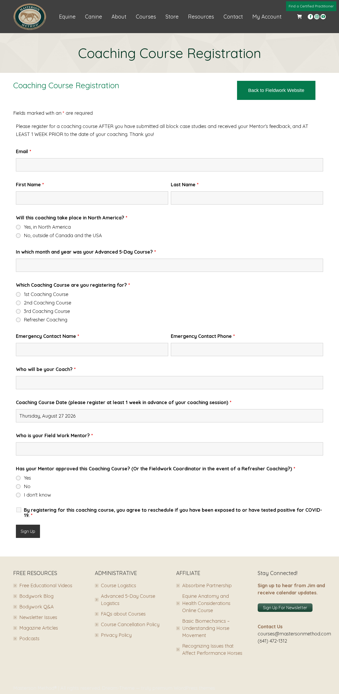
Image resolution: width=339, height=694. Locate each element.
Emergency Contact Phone (203, 336)
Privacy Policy (116, 635)
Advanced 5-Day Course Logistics (128, 599)
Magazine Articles (38, 628)
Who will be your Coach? (46, 369)
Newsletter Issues (38, 617)
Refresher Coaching (45, 319)
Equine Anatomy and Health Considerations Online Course (206, 603)
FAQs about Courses (123, 614)
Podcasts (29, 638)
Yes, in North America (47, 227)
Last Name (185, 185)
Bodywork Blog (36, 596)
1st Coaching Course (46, 294)
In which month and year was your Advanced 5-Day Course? (86, 252)
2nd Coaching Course (47, 303)
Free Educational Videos (45, 585)
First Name (30, 185)
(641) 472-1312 (272, 641)
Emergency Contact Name (47, 336)
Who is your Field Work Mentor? (54, 435)
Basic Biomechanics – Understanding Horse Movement (206, 628)
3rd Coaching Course (47, 311)
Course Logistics (118, 585)
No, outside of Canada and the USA (63, 235)
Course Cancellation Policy (130, 624)
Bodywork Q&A (36, 607)
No (27, 486)
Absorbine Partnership (207, 585)
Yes (27, 478)
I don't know (37, 495)
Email (23, 151)
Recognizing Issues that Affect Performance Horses (212, 649)
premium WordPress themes (183, 688)
